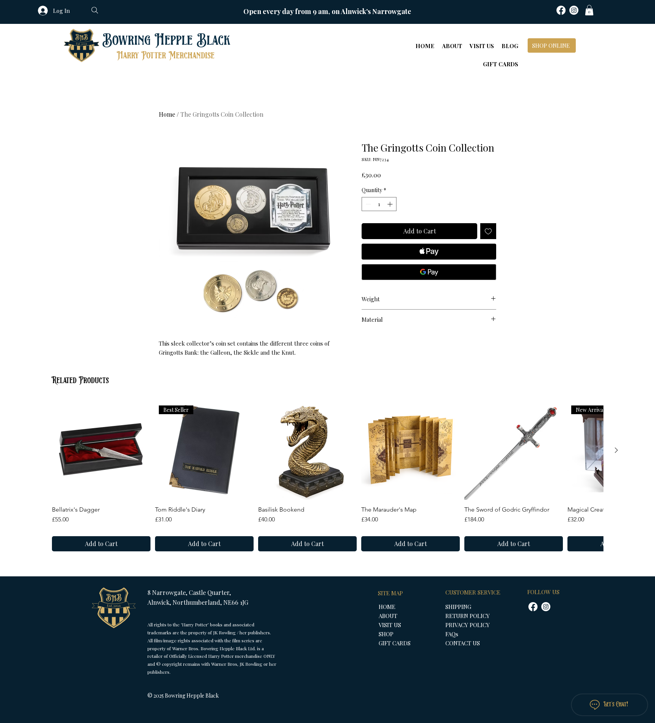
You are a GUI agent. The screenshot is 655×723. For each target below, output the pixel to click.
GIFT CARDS (395, 643)
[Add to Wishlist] (488, 231)
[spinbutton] (379, 204)
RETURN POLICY (467, 616)
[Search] (95, 10)
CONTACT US (462, 643)
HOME (387, 606)
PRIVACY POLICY (467, 625)
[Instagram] (573, 10)
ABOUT (388, 616)
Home (167, 114)
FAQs (451, 634)
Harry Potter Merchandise (166, 55)
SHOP (386, 634)
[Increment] (390, 204)
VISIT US (390, 625)
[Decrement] (367, 204)
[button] (589, 10)
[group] (327, 476)
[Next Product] (616, 450)
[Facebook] (561, 10)
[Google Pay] (429, 272)
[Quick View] (101, 450)
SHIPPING (458, 606)
